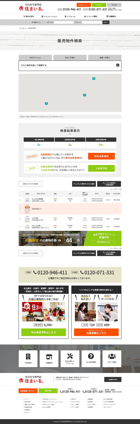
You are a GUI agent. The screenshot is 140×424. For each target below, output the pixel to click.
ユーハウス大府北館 (37, 199)
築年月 (108, 193)
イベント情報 (92, 16)
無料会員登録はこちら (70, 156)
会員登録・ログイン (83, 5)
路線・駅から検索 (30, 404)
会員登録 (27, 410)
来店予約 (99, 5)
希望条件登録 (28, 407)
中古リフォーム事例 (48, 404)
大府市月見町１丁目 (37, 220)
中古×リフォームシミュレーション (53, 402)
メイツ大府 (35, 218)
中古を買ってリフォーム (49, 399)
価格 (55, 193)
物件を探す (30, 16)
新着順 (27, 193)
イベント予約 (75, 407)
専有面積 (84, 195)
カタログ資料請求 (109, 402)
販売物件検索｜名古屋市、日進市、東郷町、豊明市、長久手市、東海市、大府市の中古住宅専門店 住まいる (31, 7)
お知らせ (73, 399)
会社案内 (90, 407)
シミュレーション (50, 16)
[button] (84, 95)
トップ (26, 399)
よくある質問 (46, 407)
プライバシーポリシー (110, 404)
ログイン (27, 412)
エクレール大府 (36, 225)
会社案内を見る (113, 379)
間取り (84, 193)
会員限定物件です (37, 209)
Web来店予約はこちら (43, 332)
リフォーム (71, 16)
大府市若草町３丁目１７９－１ (40, 227)
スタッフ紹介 (92, 404)
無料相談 (114, 5)
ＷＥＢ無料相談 (108, 399)
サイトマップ (107, 407)
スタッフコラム (75, 402)
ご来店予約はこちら (70, 168)
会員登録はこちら (96, 332)
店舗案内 (112, 16)
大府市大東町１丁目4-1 (38, 201)
